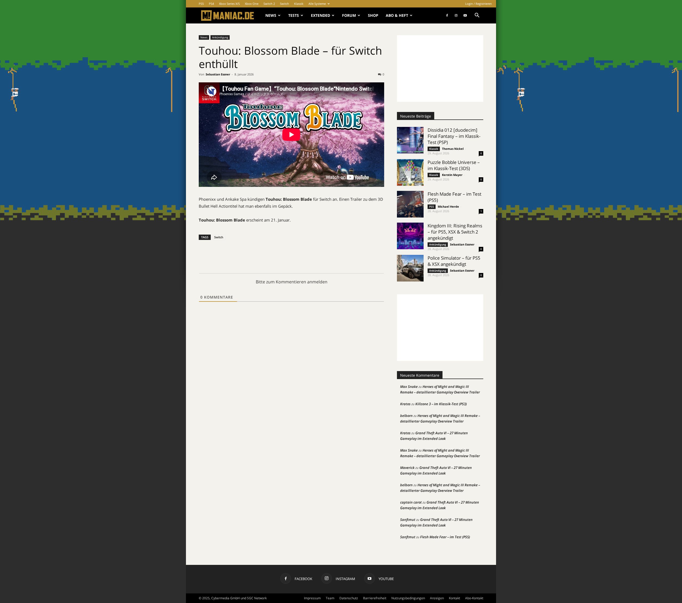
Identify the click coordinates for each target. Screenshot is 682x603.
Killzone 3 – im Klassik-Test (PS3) (441, 403)
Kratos (405, 403)
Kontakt (454, 598)
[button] (476, 15)
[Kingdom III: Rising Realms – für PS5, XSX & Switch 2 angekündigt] (410, 236)
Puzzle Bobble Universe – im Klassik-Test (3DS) (454, 165)
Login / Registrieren (478, 4)
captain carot (411, 502)
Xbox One (251, 4)
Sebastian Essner (218, 74)
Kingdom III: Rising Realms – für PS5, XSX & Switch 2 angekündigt (455, 232)
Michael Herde (448, 206)
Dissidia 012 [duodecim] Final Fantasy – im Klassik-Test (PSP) (454, 136)
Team (330, 598)
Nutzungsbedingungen (408, 598)
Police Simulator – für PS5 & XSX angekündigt (454, 261)
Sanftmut (407, 519)
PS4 (211, 4)
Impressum (312, 598)
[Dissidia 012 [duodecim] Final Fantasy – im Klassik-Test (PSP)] (410, 140)
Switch (284, 4)
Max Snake (409, 386)
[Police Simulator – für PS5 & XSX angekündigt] (410, 268)
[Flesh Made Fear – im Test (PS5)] (410, 204)
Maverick (407, 467)
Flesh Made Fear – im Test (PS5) (445, 536)
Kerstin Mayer (452, 175)
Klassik (298, 4)
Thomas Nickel (453, 149)
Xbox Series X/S (229, 4)
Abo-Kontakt (474, 598)
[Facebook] (447, 15)
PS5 (201, 4)
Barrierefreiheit (374, 598)
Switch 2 (269, 4)
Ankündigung (220, 37)
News (270, 15)
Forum (349, 15)
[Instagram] (456, 15)
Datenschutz (348, 598)
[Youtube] (465, 15)
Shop (373, 15)
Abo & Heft (397, 15)
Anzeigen (437, 598)
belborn (406, 415)
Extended (320, 15)
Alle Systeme (317, 4)
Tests (293, 15)
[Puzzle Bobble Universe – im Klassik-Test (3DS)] (410, 172)
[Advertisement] (440, 68)
